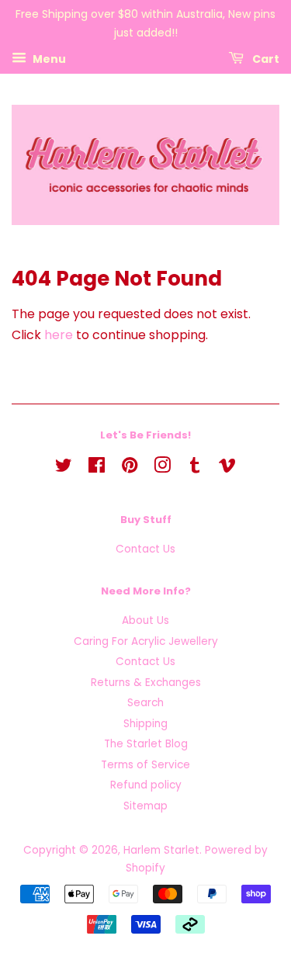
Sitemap (145, 806)
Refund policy (146, 785)
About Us (145, 620)
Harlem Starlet (161, 850)
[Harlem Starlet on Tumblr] (194, 468)
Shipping (145, 723)
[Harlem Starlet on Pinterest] (129, 468)
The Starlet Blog (146, 743)
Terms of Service (145, 764)
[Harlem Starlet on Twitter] (63, 468)
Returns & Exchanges (146, 682)
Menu (48, 58)
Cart (264, 58)
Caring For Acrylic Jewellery (146, 641)
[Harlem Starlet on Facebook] (97, 468)
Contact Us (145, 549)
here (58, 335)
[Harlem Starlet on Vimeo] (227, 468)
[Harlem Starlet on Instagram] (162, 468)
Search (145, 702)
